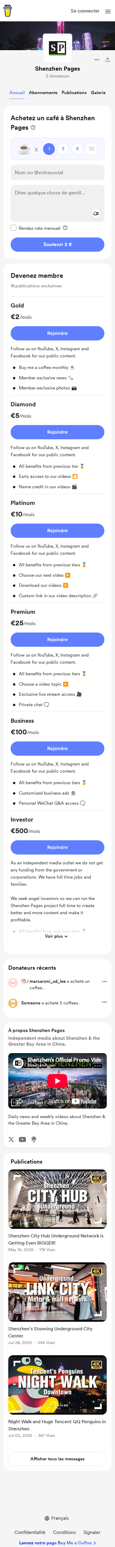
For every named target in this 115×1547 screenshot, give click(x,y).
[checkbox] (35, 228)
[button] (107, 11)
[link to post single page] (57, 1211)
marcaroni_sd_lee (47, 981)
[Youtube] (22, 1139)
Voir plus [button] (54, 936)
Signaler (92, 1532)
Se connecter (85, 11)
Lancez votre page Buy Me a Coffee (55, 1543)
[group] (57, 348)
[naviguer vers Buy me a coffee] (8, 11)
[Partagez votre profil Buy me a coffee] (107, 59)
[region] (57, 182)
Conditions (64, 1532)
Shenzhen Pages (57, 68)
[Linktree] (34, 1139)
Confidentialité (29, 1532)
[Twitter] (11, 1139)
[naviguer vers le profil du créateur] (57, 48)
